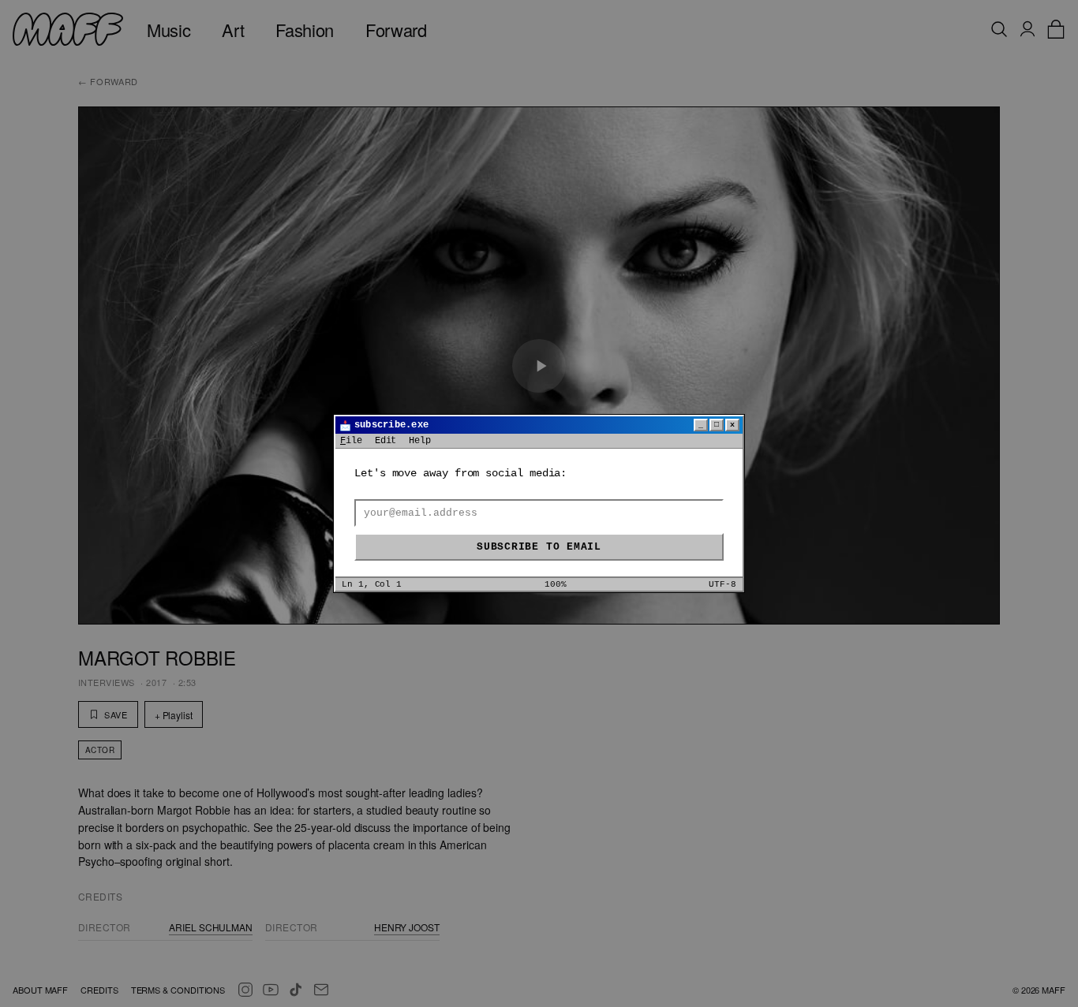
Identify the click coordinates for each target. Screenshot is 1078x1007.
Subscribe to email (539, 547)
